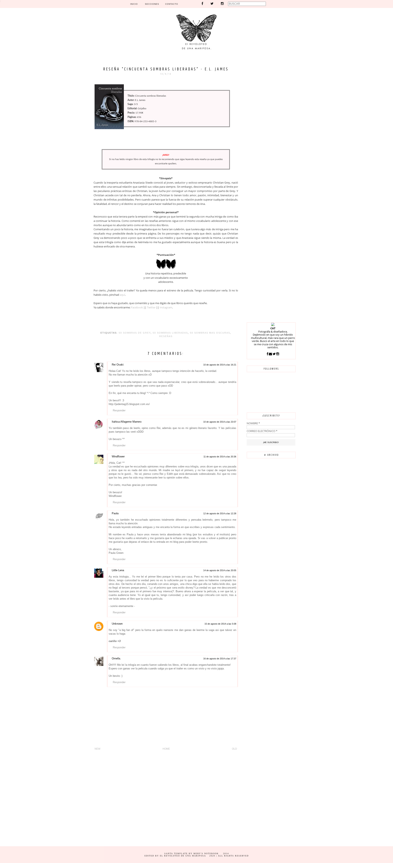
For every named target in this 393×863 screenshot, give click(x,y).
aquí (122, 295)
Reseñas (166, 336)
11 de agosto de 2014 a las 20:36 (219, 456)
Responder (119, 410)
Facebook (137, 307)
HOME (166, 748)
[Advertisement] (271, 121)
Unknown (117, 623)
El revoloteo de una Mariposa (183, 856)
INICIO (134, 4)
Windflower (118, 456)
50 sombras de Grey (135, 333)
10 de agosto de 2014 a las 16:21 (219, 364)
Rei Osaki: (118, 364)
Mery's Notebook (206, 853)
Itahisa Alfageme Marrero (126, 421)
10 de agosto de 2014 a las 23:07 (219, 422)
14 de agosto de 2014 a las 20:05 (219, 570)
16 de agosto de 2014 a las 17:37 (219, 658)
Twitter (151, 307)
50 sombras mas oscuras (210, 333)
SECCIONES (152, 4)
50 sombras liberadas (170, 333)
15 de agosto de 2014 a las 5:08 (220, 624)
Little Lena (118, 570)
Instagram (166, 307)
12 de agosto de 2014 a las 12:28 (219, 513)
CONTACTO (171, 4)
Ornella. (116, 658)
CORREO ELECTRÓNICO (262, 431)
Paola (115, 513)
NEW (97, 748)
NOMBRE (253, 423)
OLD (234, 748)
